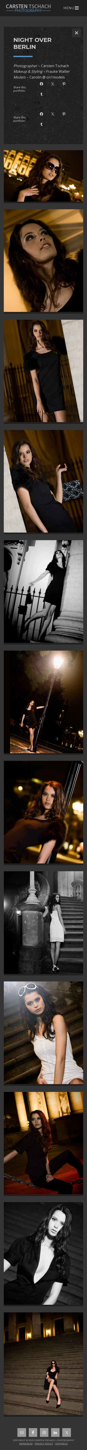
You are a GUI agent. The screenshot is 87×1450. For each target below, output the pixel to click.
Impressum (26, 1443)
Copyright (61, 1443)
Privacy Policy (44, 1443)
